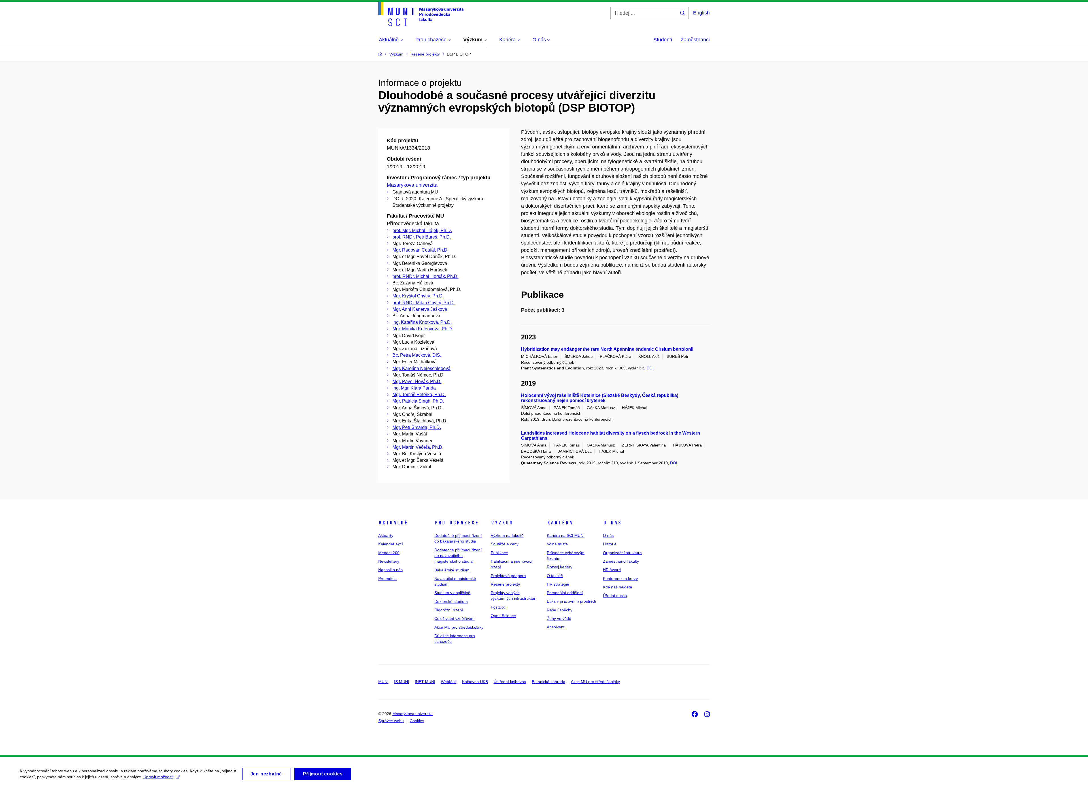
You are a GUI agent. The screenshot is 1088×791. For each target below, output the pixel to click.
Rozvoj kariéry (559, 567)
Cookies (417, 720)
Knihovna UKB (475, 681)
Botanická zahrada (548, 681)
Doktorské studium (451, 601)
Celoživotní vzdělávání (454, 618)
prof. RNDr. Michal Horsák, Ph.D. (425, 276)
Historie (610, 544)
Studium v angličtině (452, 592)
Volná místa (557, 544)
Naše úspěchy (559, 610)
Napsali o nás (390, 569)
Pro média (387, 578)
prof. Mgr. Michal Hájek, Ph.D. (422, 230)
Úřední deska (615, 595)
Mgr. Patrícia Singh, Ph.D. (418, 401)
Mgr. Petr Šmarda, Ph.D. (416, 427)
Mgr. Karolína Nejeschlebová (421, 368)
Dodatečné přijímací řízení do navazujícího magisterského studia (458, 556)
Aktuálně (393, 523)
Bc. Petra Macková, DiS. (416, 355)
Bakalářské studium (451, 570)
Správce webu (391, 720)
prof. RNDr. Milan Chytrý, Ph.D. (423, 302)
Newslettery (388, 561)
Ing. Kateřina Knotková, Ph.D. (422, 322)
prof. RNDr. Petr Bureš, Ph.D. (421, 237)
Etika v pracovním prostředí (571, 601)
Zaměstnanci (695, 39)
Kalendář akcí (390, 544)
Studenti (662, 39)
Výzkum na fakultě (507, 535)
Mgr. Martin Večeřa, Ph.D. (417, 447)
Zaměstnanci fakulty (621, 561)
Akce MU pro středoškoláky (458, 627)
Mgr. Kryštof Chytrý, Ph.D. (418, 296)
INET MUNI (425, 681)
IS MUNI (401, 681)
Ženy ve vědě (559, 618)
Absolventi (556, 627)
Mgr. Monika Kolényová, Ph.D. (422, 328)
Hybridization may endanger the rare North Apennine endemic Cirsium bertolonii (607, 349)
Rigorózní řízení (448, 610)
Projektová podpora (508, 575)
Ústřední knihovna (510, 681)
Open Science (503, 615)
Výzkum (502, 523)
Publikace (499, 552)
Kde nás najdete (617, 587)
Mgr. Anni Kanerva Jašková (419, 309)
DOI (650, 368)
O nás (612, 523)
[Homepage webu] (421, 14)
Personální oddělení (565, 592)
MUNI (383, 681)
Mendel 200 (389, 552)
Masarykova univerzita (412, 185)
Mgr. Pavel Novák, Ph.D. (416, 381)
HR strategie (558, 584)
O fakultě (555, 575)
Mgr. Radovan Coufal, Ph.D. (420, 250)
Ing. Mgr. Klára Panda (414, 388)
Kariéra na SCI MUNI (566, 535)
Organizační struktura (622, 552)
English (701, 13)
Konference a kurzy (620, 578)
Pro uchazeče (456, 523)
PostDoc (498, 607)
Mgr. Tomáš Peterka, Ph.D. (419, 394)
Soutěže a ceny (504, 544)
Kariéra (560, 523)
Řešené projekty (505, 584)
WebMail (448, 681)
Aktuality (385, 535)
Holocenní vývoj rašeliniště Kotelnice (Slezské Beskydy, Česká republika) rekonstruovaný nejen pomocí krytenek (599, 398)
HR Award (612, 569)
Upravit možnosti (158, 777)
